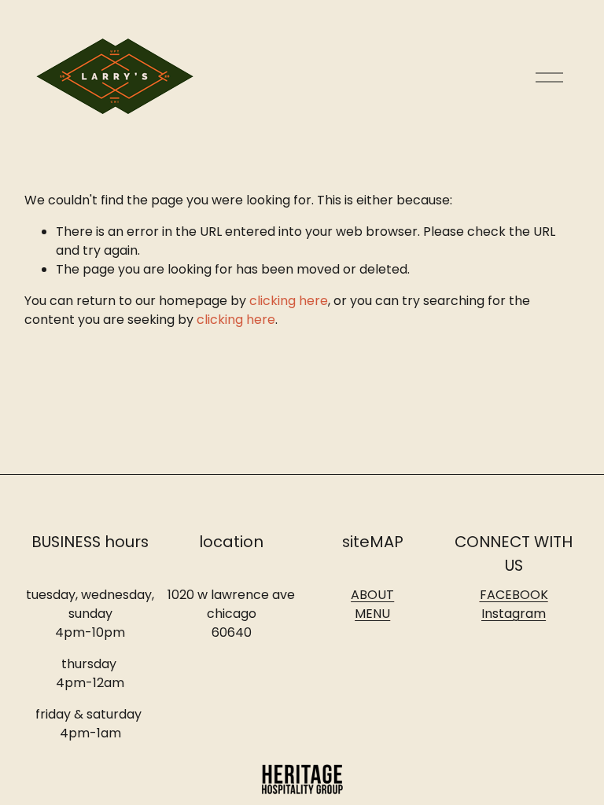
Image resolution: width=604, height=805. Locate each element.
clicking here (288, 301)
